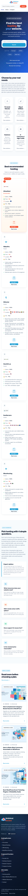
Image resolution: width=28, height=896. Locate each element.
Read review (14, 229)
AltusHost (7, 191)
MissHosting (7, 473)
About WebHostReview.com (9, 876)
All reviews (5, 842)
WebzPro (6, 246)
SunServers (7, 415)
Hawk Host (17, 54)
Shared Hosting (6, 845)
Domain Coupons (6, 863)
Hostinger (13, 50)
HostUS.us (7, 364)
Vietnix (9, 54)
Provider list (5, 858)
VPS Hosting (5, 847)
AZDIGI (20, 50)
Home (2, 9)
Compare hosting (6, 866)
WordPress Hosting (7, 850)
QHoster (6, 302)
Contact (4, 882)
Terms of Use (12, 893)
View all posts (5, 680)
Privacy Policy (4, 893)
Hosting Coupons (6, 861)
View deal (13, 226)
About (7, 9)
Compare (12, 9)
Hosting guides (6, 874)
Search (14, 44)
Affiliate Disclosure (7, 879)
